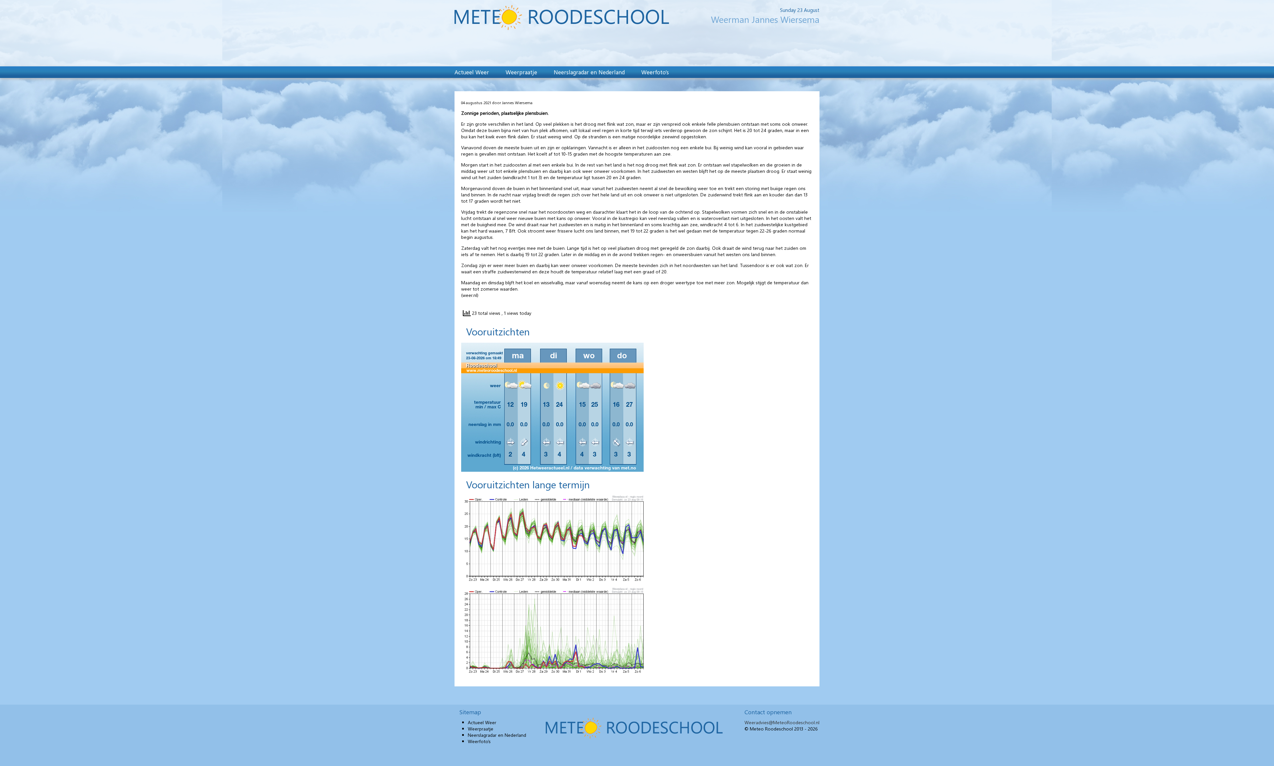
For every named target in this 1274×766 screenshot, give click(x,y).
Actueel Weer (472, 72)
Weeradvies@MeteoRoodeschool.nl (781, 722)
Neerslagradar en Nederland (589, 72)
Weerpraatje (521, 72)
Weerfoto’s (655, 72)
